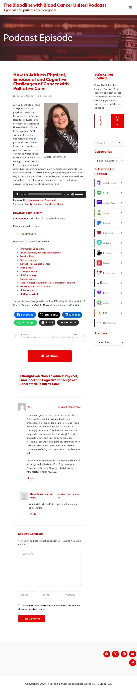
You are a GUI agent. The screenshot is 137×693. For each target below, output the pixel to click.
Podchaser (50, 204)
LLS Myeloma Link (29, 294)
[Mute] (72, 194)
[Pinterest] (132, 662)
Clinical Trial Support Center (35, 263)
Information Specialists (32, 248)
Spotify (28, 204)
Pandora (38, 204)
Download (50, 200)
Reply (31, 478)
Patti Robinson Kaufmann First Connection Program (47, 282)
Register (117, 121)
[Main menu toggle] (130, 7)
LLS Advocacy (27, 290)
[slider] (79, 194)
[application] (49, 194)
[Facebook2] (106, 654)
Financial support (29, 260)
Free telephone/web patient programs (40, 252)
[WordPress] (132, 654)
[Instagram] (124, 654)
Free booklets (27, 256)
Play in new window (33, 200)
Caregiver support (29, 271)
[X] (115, 654)
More (61, 204)
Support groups (28, 279)
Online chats (27, 267)
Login (101, 121)
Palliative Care (28, 233)
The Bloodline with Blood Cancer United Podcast (54, 5)
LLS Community (28, 275)
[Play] (17, 194)
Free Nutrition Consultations (35, 286)
